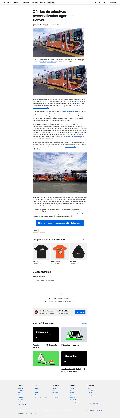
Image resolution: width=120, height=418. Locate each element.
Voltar (36, 7)
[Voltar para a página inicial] (4, 2)
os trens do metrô (70, 147)
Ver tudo (85, 239)
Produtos (16, 2)
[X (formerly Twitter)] (91, 404)
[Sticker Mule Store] (87, 404)
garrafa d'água (78, 137)
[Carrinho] (99, 2)
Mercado (35, 2)
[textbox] (60, 142)
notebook (68, 137)
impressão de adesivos (68, 112)
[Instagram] (94, 404)
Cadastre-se (112, 2)
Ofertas (42, 2)
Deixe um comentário (39, 276)
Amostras (26, 2)
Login (104, 2)
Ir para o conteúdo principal (1, 1)
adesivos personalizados (48, 62)
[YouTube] (97, 404)
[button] (60, 223)
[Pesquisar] (95, 2)
